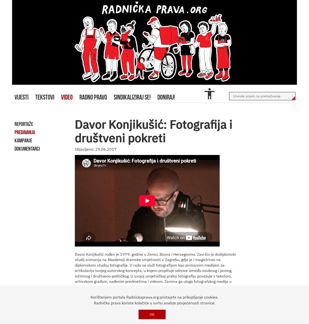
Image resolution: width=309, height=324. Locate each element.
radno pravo (93, 97)
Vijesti (21, 97)
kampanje (23, 140)
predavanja (24, 132)
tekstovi (44, 97)
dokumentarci (27, 149)
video (67, 97)
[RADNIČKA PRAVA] (154, 42)
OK (152, 314)
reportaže (23, 124)
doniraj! (166, 97)
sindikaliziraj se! (132, 97)
